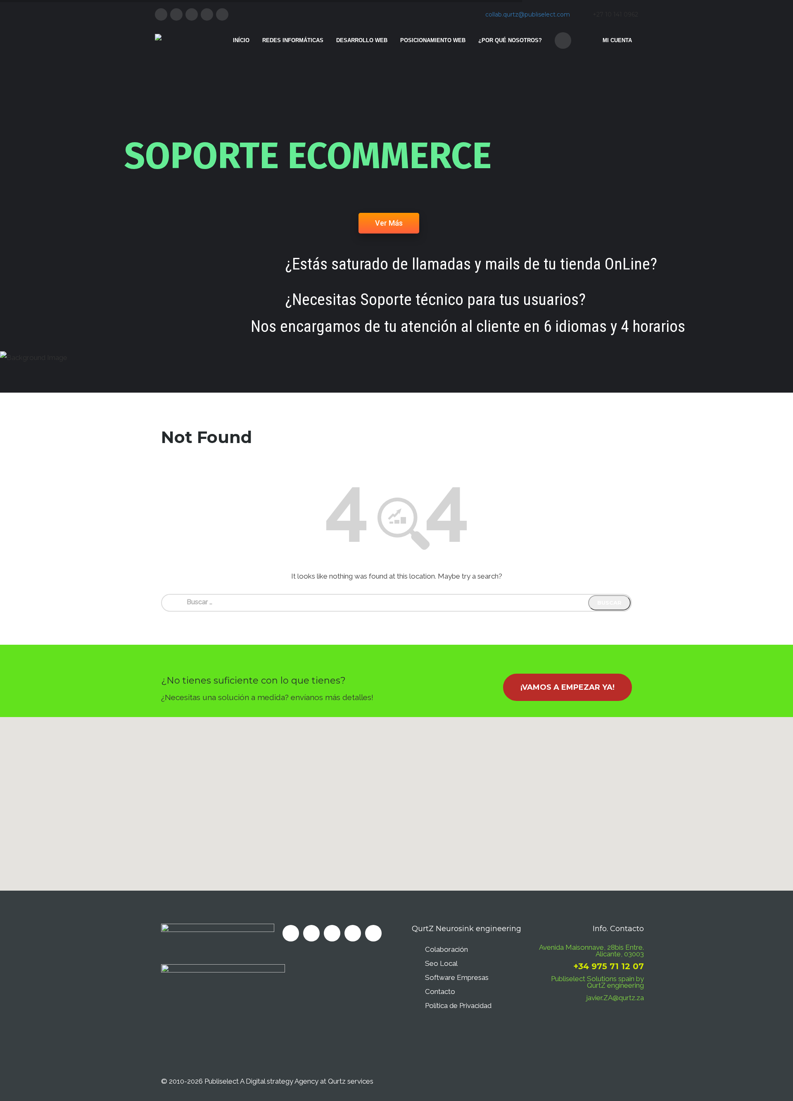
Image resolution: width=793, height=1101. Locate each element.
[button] (396, 799)
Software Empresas (457, 977)
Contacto (440, 991)
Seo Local (441, 963)
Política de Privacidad (458, 1005)
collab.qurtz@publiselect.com (527, 14)
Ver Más (389, 223)
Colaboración (446, 949)
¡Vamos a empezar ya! (567, 687)
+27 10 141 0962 (615, 14)
